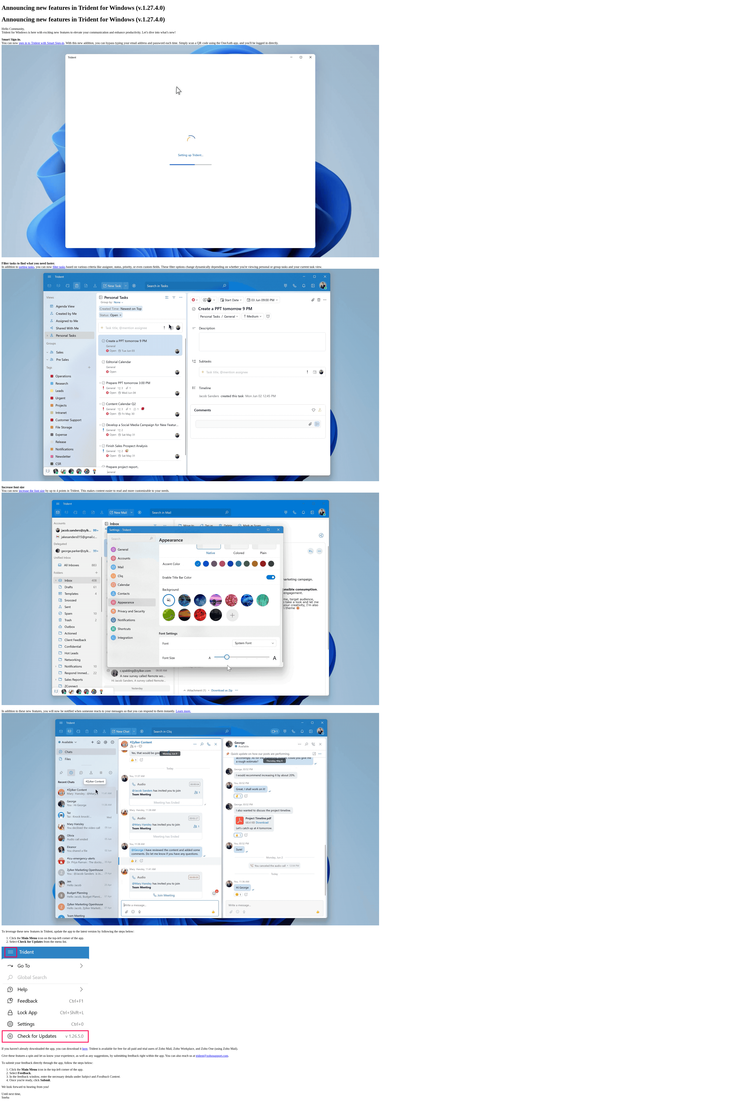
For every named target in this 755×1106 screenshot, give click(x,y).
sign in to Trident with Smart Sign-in (41, 43)
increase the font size (32, 490)
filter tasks (59, 267)
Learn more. (183, 711)
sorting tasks (26, 267)
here (84, 1048)
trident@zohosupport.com (212, 1055)
